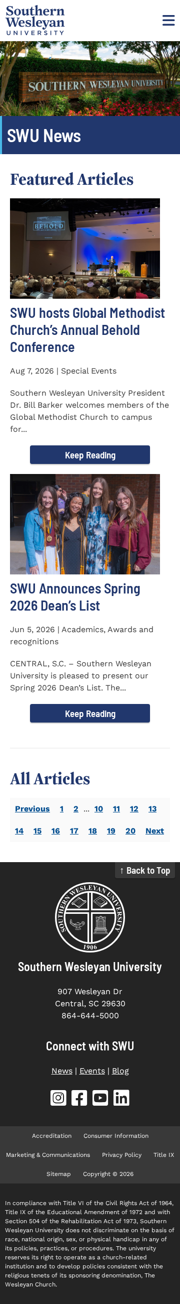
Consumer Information (116, 1135)
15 (38, 831)
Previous (32, 808)
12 (134, 808)
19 (111, 831)
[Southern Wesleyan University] (90, 917)
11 (116, 808)
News (62, 1071)
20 (131, 831)
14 (19, 831)
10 (98, 808)
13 (152, 808)
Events (92, 1071)
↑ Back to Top (145, 870)
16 (56, 831)
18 (92, 831)
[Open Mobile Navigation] (167, 20)
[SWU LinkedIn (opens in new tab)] (121, 1100)
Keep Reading (90, 454)
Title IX (164, 1154)
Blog (120, 1071)
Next (155, 831)
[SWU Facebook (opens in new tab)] (79, 1100)
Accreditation (52, 1135)
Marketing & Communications (48, 1154)
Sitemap (58, 1173)
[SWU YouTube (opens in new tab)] (100, 1100)
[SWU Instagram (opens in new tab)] (58, 1100)
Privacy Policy (122, 1154)
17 (74, 831)
